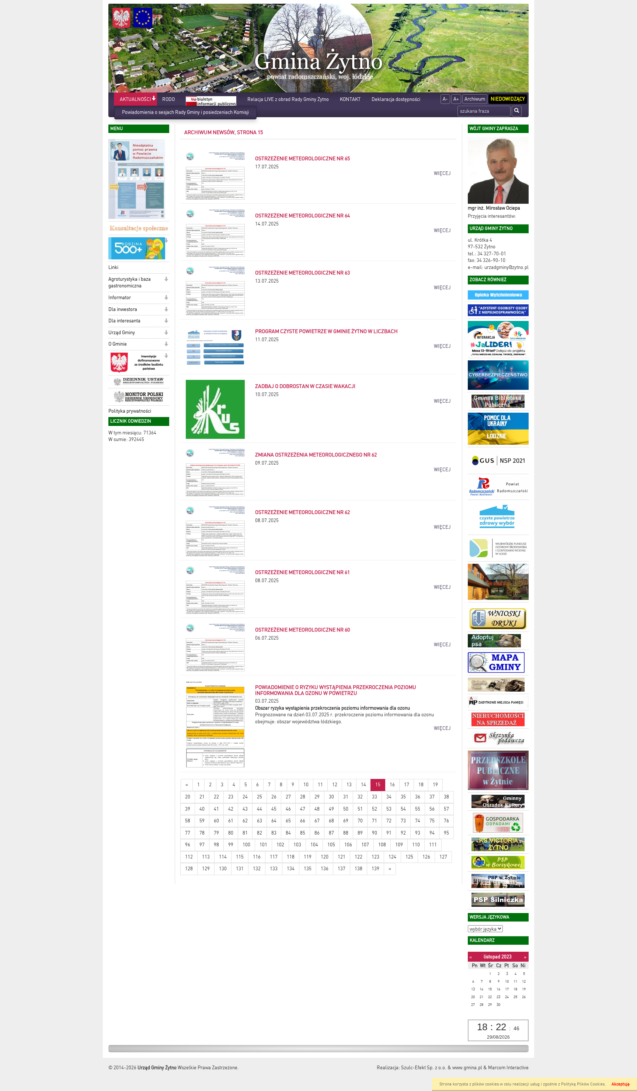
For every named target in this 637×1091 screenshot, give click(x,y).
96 (187, 844)
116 (257, 857)
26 (273, 797)
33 (374, 797)
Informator (119, 297)
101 (263, 844)
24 (245, 797)
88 (345, 833)
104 (314, 844)
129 (206, 868)
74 (417, 821)
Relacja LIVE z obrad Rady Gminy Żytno (288, 99)
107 (365, 844)
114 (223, 857)
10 (306, 784)
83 (273, 833)
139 (375, 868)
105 (331, 844)
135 (307, 868)
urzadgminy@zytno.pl (506, 267)
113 (206, 857)
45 (273, 809)
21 (202, 797)
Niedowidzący (508, 99)
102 (280, 844)
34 (388, 797)
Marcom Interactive (508, 1067)
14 (363, 784)
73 (403, 821)
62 (245, 821)
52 (374, 809)
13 (349, 784)
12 (334, 784)
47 (302, 809)
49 (331, 809)
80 (230, 833)
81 (245, 833)
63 (259, 821)
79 (216, 833)
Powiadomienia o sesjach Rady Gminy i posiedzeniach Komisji (185, 112)
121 (341, 857)
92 (403, 833)
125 (409, 857)
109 (399, 844)
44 (259, 809)
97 (202, 844)
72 (388, 821)
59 (202, 821)
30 (331, 797)
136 (324, 868)
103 (297, 844)
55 (417, 809)
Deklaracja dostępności (396, 99)
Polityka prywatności (129, 411)
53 (388, 809)
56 (432, 809)
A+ (456, 99)
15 (377, 784)
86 (317, 833)
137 (341, 868)
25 (259, 797)
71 (374, 821)
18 (421, 784)
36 (417, 797)
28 (302, 797)
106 (348, 844)
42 (230, 809)
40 (202, 809)
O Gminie (117, 344)
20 (187, 797)
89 (360, 833)
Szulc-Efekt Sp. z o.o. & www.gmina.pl (441, 1067)
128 (189, 868)
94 (432, 833)
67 (317, 821)
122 (358, 857)
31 (345, 797)
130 (223, 868)
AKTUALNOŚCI (135, 99)
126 (426, 857)
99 (230, 844)
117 (274, 857)
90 (374, 833)
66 (302, 821)
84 (288, 833)
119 (307, 857)
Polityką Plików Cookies (583, 1084)
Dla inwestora (122, 309)
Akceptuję (621, 1084)
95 (446, 833)
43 (245, 809)
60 (216, 821)
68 (331, 821)
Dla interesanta (124, 321)
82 (259, 833)
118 (291, 857)
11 (320, 784)
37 (432, 797)
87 (331, 833)
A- (445, 99)
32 (360, 797)
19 (435, 784)
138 (358, 868)
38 (446, 797)
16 (392, 784)
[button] (153, 99)
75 (432, 821)
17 (406, 784)
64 (273, 821)
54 (403, 809)
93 (417, 833)
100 (246, 844)
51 (360, 809)
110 (416, 844)
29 (317, 797)
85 (302, 833)
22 (216, 797)
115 (240, 857)
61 (230, 821)
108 (382, 844)
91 (388, 833)
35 (403, 797)
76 (446, 821)
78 (202, 833)
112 (189, 857)
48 (317, 809)
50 (345, 809)
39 (187, 809)
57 (446, 809)
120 (324, 857)
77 (187, 833)
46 (288, 809)
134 (291, 868)
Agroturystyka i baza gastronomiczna (129, 282)
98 (216, 844)
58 (187, 821)
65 (288, 821)
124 (392, 857)
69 (345, 821)
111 (433, 844)
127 (443, 857)
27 (288, 797)
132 (257, 868)
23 (230, 797)
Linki (113, 267)
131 (240, 868)
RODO (168, 99)
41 (216, 809)
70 (360, 821)
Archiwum (474, 99)
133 (274, 868)
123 (375, 857)
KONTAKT (350, 99)
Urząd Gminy (121, 332)
